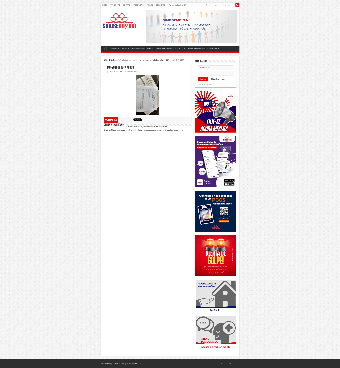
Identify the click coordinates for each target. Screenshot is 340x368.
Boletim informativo (195, 49)
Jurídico (125, 49)
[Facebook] (210, 5)
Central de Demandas (164, 49)
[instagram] (221, 5)
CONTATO (126, 5)
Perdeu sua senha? (205, 84)
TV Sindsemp (212, 49)
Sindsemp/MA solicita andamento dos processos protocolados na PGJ (137, 60)
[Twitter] (213, 5)
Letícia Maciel (113, 72)
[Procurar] (237, 5)
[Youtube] (218, 5)
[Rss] (207, 5)
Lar (107, 60)
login (143, 127)
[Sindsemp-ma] (119, 21)
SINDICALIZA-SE (138, 5)
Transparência (137, 49)
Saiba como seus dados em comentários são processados (160, 130)
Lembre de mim (219, 79)
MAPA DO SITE (115, 5)
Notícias (150, 49)
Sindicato (114, 49)
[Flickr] (216, 5)
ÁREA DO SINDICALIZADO (156, 5)
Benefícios (179, 49)
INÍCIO (104, 5)
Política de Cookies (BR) (177, 5)
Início (105, 48)
